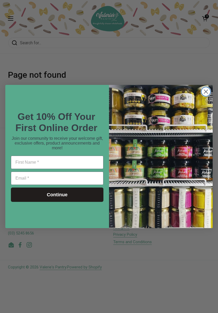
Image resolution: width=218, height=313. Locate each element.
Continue (57, 194)
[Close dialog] (206, 91)
